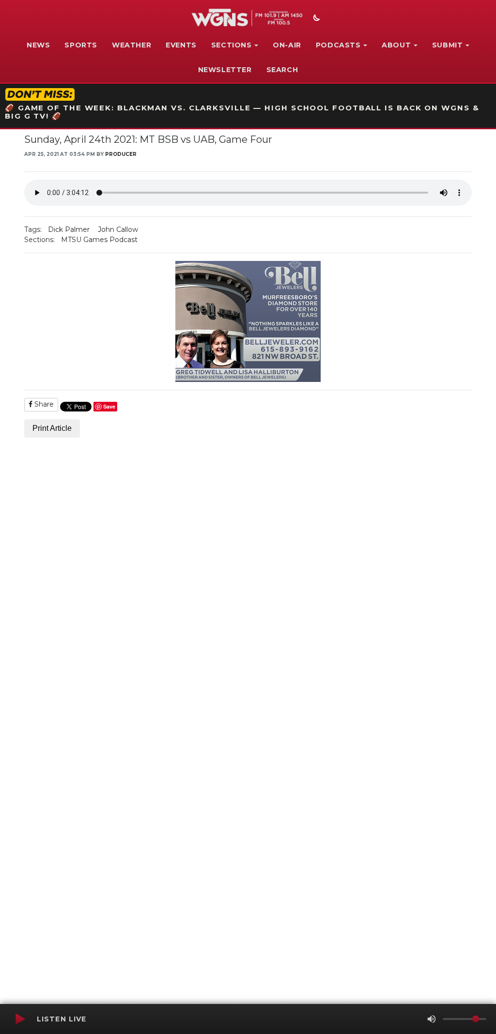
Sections (231, 45)
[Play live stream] (20, 1019)
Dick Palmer (69, 229)
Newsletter (225, 69)
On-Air (287, 45)
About (396, 45)
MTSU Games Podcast (99, 239)
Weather (131, 45)
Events (181, 45)
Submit (447, 45)
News (38, 45)
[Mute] (431, 1019)
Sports (80, 45)
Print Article (52, 428)
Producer (121, 154)
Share (43, 404)
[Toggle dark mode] (315, 19)
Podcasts (338, 45)
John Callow (118, 229)
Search (282, 69)
